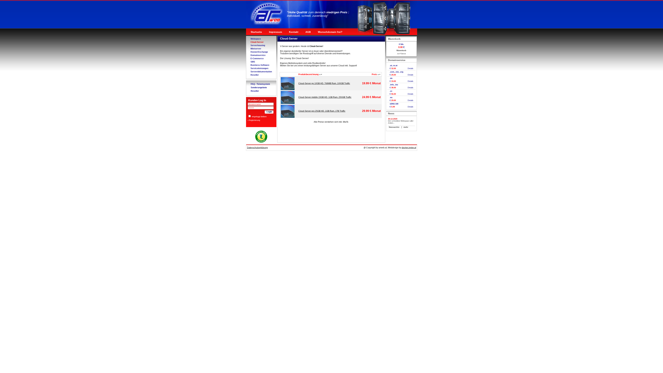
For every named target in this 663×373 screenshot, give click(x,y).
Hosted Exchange (259, 52)
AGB (308, 32)
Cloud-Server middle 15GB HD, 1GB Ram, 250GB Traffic (324, 97)
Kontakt (293, 32)
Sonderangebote (259, 87)
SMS (253, 62)
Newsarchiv (394, 127)
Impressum (275, 32)
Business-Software (260, 65)
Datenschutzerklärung (257, 147)
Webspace (256, 39)
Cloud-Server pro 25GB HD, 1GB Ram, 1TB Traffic (321, 111)
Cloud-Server (257, 42)
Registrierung (254, 120)
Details (410, 68)
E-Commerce (257, 58)
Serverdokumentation (261, 71)
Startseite (256, 32)
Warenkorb (401, 50)
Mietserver (256, 48)
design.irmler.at (409, 147)
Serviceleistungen (259, 68)
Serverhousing (258, 45)
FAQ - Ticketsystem (260, 84)
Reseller (255, 75)
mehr (405, 127)
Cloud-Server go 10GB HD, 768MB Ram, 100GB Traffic (324, 83)
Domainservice (258, 55)
